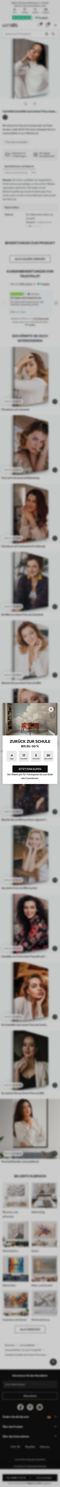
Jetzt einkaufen (30, 768)
